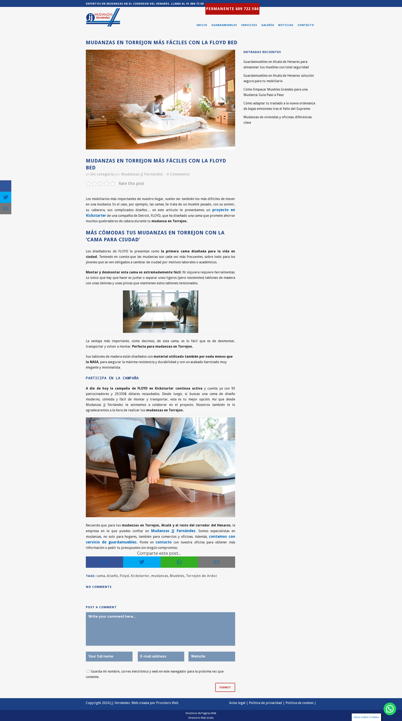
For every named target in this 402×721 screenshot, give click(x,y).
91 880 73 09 (195, 3)
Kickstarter (140, 576)
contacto (164, 542)
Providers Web (167, 703)
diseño (112, 576)
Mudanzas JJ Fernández (142, 174)
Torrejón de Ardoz (201, 576)
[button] (390, 709)
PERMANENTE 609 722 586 (232, 8)
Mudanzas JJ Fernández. (173, 531)
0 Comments (178, 174)
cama (101, 576)
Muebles (177, 576)
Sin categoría (102, 174)
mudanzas (159, 576)
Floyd (124, 576)
